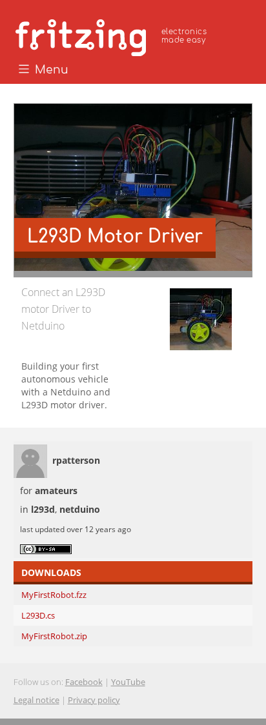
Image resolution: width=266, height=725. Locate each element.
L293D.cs (38, 615)
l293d (43, 509)
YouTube (128, 682)
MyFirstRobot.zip (54, 636)
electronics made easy (184, 36)
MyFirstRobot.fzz (54, 595)
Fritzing (113, 35)
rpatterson (76, 460)
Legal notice (36, 700)
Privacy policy (94, 700)
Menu (50, 70)
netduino (79, 509)
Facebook (84, 682)
